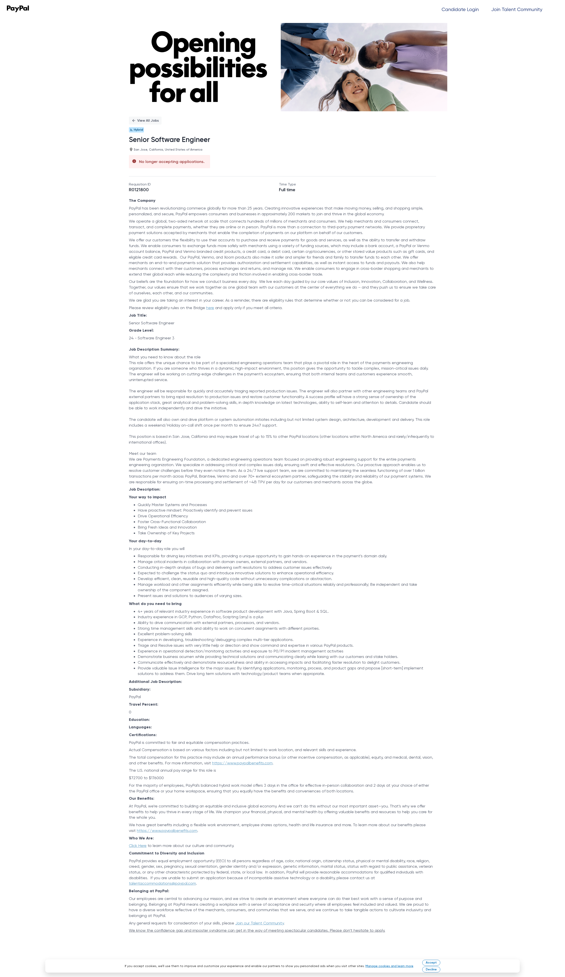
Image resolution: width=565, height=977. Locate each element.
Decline (431, 969)
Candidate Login (460, 9)
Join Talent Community (516, 9)
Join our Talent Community (259, 923)
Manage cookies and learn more (389, 966)
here (210, 307)
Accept (431, 962)
